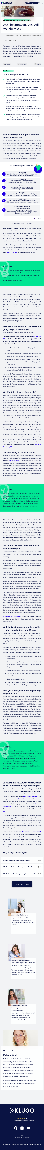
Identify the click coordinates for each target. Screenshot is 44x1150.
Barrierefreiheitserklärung (32, 1144)
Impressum (7, 1144)
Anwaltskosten (23, 799)
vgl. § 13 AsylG (12, 252)
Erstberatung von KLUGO (31, 832)
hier (4, 811)
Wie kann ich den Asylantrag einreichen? (17, 867)
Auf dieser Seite (11, 40)
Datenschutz (15, 1144)
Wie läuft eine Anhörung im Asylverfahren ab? (19, 874)
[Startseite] (3, 36)
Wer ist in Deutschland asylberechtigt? (16, 860)
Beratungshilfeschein (30, 796)
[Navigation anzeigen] (41, 3)
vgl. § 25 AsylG (14, 460)
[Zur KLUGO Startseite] (6, 3)
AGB (21, 1144)
